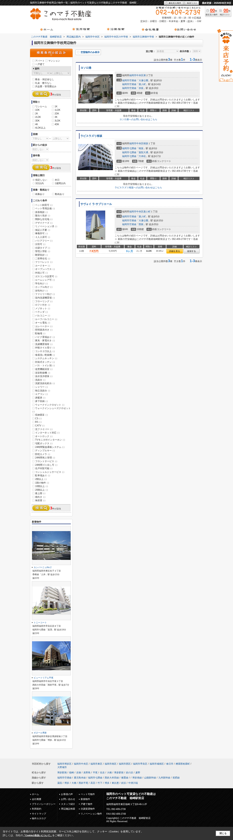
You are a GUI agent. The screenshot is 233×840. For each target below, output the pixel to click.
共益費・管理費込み (45, 86)
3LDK (57, 120)
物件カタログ (39, 818)
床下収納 (41, 401)
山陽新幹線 (150, 777)
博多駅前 (119, 772)
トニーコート (40, 622)
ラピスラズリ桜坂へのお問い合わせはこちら (138, 187)
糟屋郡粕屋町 (183, 763)
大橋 (109, 772)
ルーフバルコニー (46, 319)
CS (38, 418)
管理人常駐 (42, 251)
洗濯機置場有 (43, 344)
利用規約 (36, 808)
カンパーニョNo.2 (43, 567)
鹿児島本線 (80, 777)
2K (36, 113)
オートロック (43, 436)
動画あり (59, 194)
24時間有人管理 (45, 457)
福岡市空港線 (129, 80)
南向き (40, 497)
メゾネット (42, 308)
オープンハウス (45, 269)
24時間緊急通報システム (49, 447)
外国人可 (41, 272)
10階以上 (41, 486)
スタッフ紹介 (68, 804)
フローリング (43, 301)
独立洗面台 (42, 390)
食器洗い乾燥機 (45, 355)
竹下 (100, 783)
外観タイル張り (45, 347)
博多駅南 (62, 772)
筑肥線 (176, 777)
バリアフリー (43, 240)
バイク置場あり (45, 337)
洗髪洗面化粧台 (45, 383)
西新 (141, 224)
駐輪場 (40, 333)
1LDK (57, 110)
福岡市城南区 (157, 763)
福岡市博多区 (64, 763)
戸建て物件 (86, 804)
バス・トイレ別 (45, 365)
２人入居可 (42, 237)
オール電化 (42, 322)
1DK (37, 110)
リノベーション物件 (91, 813)
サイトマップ (39, 813)
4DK (57, 124)
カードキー (42, 265)
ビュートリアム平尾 (43, 677)
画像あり (40, 194)
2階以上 (41, 479)
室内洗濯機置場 (45, 297)
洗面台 (40, 379)
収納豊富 (41, 414)
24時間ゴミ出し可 (46, 465)
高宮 (92, 783)
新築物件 (85, 799)
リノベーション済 (46, 226)
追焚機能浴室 (43, 369)
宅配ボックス (43, 443)
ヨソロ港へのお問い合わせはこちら (138, 119)
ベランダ (41, 312)
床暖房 (40, 397)
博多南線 (137, 777)
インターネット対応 (47, 432)
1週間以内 (60, 183)
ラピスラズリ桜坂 (91, 135)
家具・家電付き (45, 340)
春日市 (169, 763)
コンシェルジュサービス (49, 472)
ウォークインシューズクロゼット (51, 410)
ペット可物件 (88, 794)
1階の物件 (42, 482)
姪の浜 (129, 772)
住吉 (102, 772)
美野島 (86, 772)
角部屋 (40, 500)
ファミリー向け (45, 294)
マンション (54, 60)
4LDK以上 (40, 127)
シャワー (41, 387)
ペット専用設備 (45, 208)
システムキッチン (46, 358)
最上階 (40, 493)
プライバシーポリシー (44, 804)
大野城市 (62, 767)
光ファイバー (43, 429)
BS (38, 422)
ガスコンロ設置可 (46, 276)
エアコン (41, 394)
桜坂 (145, 143)
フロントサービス (46, 461)
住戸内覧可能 (43, 468)
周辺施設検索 (68, 808)
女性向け (41, 290)
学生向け (41, 283)
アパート (40, 60)
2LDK (38, 117)
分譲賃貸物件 (88, 808)
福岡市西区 (125, 763)
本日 (57, 179)
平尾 (95, 772)
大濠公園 (143, 80)
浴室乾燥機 (42, 372)
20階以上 (41, 489)
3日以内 (39, 183)
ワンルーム (41, 106)
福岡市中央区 (136, 75)
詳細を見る (174, 251)
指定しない (41, 179)
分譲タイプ (42, 247)
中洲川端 (133, 783)
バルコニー (42, 315)
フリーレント (43, 262)
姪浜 (123, 783)
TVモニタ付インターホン (50, 439)
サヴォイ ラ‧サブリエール (96, 204)
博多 (66, 783)
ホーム (35, 794)
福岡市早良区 (140, 763)
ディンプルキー (45, 450)
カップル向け (43, 287)
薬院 (59, 783)
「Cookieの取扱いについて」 (37, 835)
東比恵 (115, 783)
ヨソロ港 (85, 67)
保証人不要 (42, 230)
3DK (37, 120)
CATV (39, 425)
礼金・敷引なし (43, 83)
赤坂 (141, 88)
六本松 (142, 156)
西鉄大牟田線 (112, 777)
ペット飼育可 (43, 205)
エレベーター (43, 326)
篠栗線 (124, 777)
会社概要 (36, 799)
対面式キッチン (45, 362)
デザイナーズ (43, 222)
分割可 (40, 244)
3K (56, 117)
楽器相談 (41, 212)
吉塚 (78, 772)
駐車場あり (42, 475)
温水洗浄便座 (43, 376)
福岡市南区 (110, 763)
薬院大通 (143, 152)
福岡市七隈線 (129, 148)
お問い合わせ (68, 799)
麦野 (137, 772)
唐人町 (142, 84)
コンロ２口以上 (45, 351)
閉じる (223, 833)
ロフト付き (42, 304)
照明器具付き (43, 329)
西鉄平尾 (83, 783)
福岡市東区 (96, 763)
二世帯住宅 (42, 258)
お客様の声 (67, 794)
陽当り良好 (42, 215)
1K (56, 106)
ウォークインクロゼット (49, 404)
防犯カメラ (42, 454)
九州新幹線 (164, 777)
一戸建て (40, 64)
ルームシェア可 (45, 279)
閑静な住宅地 (43, 219)
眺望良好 (41, 255)
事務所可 (41, 233)
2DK (57, 113)
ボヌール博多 (40, 732)
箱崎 (71, 772)
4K (36, 124)
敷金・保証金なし (44, 79)
